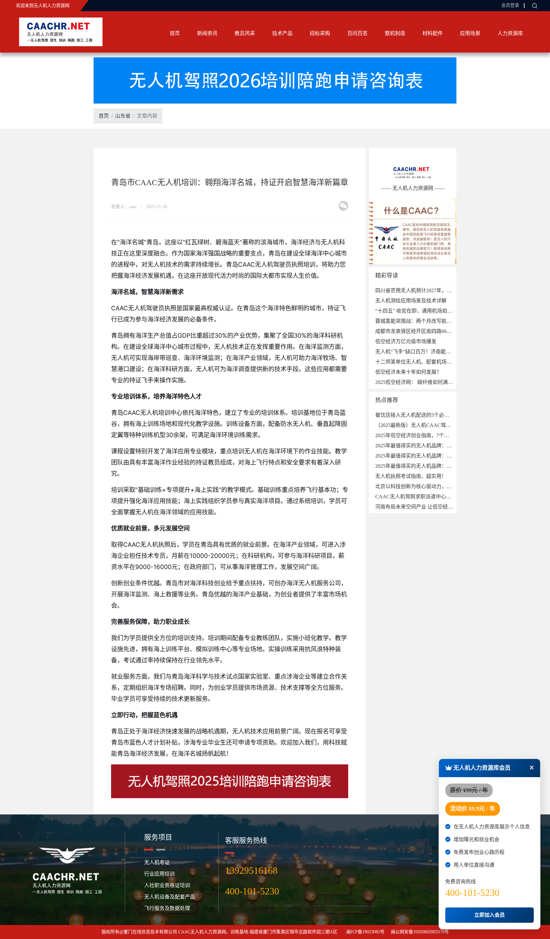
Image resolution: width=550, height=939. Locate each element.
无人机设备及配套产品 (169, 896)
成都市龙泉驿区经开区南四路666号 (414, 331)
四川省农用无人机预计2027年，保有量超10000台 (430, 290)
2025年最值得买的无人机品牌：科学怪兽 (421, 456)
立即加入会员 (489, 915)
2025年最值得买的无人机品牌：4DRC (417, 445)
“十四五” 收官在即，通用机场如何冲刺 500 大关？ (431, 311)
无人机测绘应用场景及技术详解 (411, 300)
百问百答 (357, 33)
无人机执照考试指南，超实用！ (411, 476)
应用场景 (470, 33)
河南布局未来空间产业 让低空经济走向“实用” (426, 506)
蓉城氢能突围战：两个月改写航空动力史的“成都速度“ (436, 321)
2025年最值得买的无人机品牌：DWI (416, 466)
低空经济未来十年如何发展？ (408, 372)
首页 (175, 33)
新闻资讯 (207, 33)
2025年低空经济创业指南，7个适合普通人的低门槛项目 (437, 435)
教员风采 (245, 33)
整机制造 (395, 33)
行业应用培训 (159, 874)
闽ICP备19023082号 (365, 931)
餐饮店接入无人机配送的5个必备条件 (417, 415)
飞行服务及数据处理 (167, 908)
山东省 (122, 116)
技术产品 (282, 33)
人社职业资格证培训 (167, 885)
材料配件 (432, 33)
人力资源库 (510, 33)
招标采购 (320, 33)
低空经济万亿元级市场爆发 (405, 341)
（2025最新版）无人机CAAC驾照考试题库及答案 (431, 425)
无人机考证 (157, 862)
